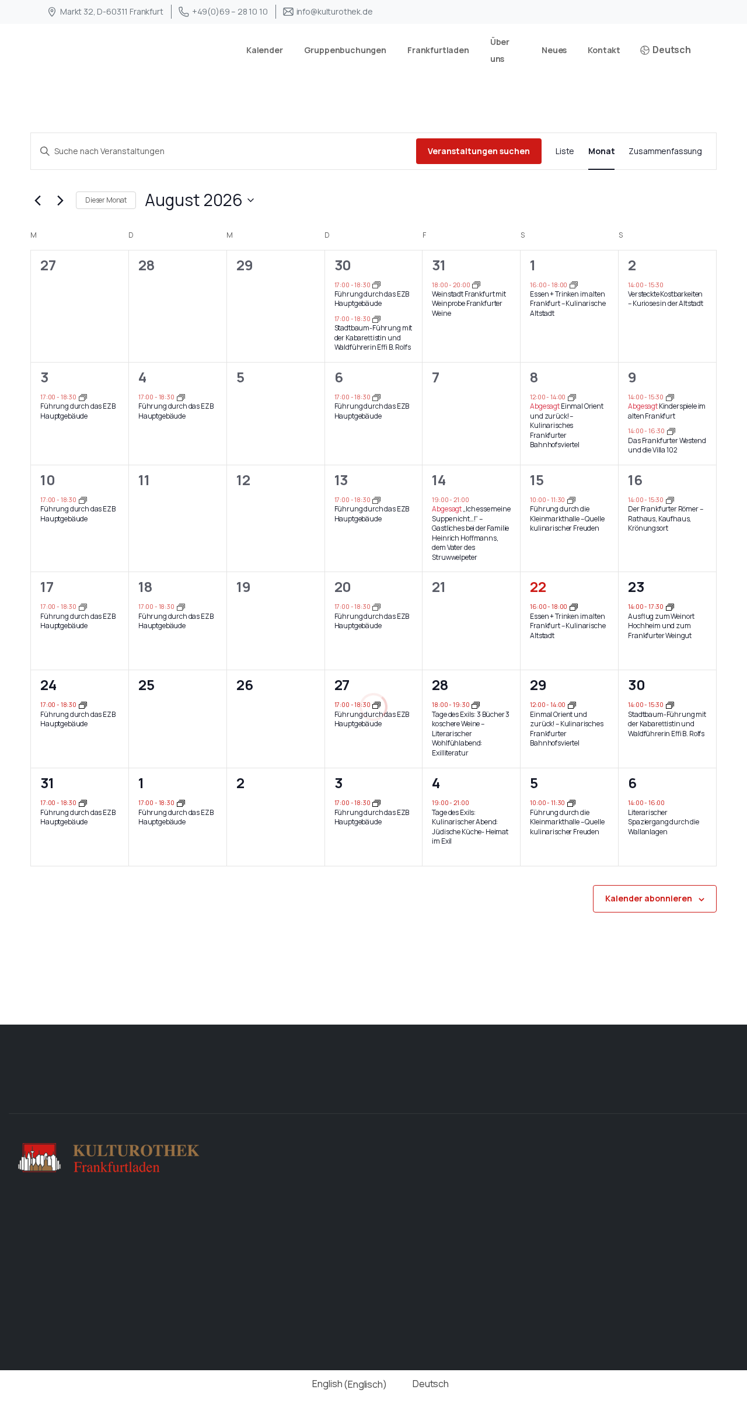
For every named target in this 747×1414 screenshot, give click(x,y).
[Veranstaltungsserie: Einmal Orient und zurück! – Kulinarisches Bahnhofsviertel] (572, 396)
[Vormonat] (37, 200)
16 (635, 479)
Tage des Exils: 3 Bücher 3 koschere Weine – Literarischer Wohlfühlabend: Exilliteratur (470, 733)
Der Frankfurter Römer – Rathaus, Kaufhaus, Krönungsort (665, 518)
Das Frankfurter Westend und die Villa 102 (667, 445)
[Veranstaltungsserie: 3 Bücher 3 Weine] (476, 704)
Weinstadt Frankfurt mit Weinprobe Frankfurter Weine (468, 303)
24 (48, 684)
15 (537, 479)
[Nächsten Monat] (60, 200)
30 (343, 264)
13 (341, 479)
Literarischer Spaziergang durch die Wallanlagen (663, 822)
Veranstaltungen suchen (479, 150)
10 (47, 479)
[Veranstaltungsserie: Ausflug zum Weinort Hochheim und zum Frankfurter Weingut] (670, 606)
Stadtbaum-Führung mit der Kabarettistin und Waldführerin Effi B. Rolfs (373, 337)
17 (47, 586)
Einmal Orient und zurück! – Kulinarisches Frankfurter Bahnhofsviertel (566, 425)
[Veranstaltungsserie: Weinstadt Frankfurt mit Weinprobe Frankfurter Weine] (476, 284)
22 (538, 586)
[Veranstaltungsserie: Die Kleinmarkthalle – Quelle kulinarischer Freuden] (571, 499)
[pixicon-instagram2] (728, 1093)
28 (440, 684)
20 (343, 586)
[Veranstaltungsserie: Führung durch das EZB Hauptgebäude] (376, 284)
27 (342, 684)
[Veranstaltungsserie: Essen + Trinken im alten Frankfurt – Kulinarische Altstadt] (574, 284)
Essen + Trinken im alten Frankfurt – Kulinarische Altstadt (567, 303)
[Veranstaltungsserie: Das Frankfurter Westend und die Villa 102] (671, 430)
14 (439, 479)
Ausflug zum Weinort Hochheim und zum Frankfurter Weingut (661, 625)
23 (636, 586)
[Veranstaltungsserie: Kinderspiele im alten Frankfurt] (670, 396)
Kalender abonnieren (648, 898)
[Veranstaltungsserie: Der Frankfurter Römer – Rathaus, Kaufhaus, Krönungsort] (670, 499)
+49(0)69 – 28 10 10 (230, 11)
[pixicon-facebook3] (691, 1093)
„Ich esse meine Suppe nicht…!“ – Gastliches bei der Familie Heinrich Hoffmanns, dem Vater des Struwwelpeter (471, 533)
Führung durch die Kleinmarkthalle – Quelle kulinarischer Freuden (567, 518)
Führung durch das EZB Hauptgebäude (372, 299)
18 (145, 586)
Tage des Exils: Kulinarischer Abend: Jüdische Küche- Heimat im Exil (470, 827)
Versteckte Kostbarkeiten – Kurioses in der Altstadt (665, 299)
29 (538, 684)
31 (439, 264)
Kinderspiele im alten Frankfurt (667, 411)
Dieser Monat (106, 200)
